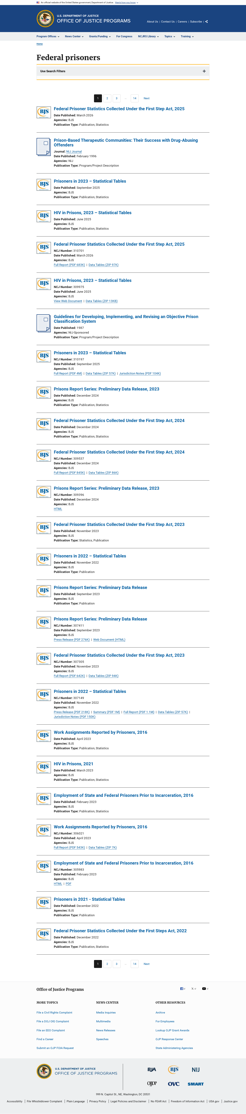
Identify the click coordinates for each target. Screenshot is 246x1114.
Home (40, 44)
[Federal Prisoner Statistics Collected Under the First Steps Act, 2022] (44, 935)
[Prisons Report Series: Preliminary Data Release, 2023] (44, 393)
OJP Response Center (169, 1039)
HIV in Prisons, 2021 (73, 763)
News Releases (105, 1030)
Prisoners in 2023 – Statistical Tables (90, 181)
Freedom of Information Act (187, 1101)
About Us (152, 21)
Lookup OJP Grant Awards (172, 1030)
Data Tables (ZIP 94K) (103, 676)
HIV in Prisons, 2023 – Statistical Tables (92, 212)
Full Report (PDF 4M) (68, 373)
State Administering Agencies (174, 1048)
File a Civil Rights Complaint (54, 1012)
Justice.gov (231, 1101)
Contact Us (168, 21)
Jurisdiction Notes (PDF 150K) (74, 716)
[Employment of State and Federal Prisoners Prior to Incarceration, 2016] (44, 799)
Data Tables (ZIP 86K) (103, 472)
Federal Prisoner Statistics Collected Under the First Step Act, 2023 (119, 524)
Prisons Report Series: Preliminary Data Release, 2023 (106, 389)
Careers (182, 21)
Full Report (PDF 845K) (69, 472)
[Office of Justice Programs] (45, 18)
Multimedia (103, 1021)
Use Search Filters (52, 71)
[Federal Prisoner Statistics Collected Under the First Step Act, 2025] (44, 113)
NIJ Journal (74, 151)
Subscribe (196, 21)
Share (209, 24)
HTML (58, 509)
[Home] (93, 19)
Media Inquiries (106, 1012)
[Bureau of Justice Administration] (152, 1072)
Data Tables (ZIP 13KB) (102, 301)
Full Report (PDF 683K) (69, 265)
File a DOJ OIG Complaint (53, 1021)
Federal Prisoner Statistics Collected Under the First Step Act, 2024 (119, 420)
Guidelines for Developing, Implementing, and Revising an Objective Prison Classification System (126, 319)
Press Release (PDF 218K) (72, 712)
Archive (160, 1012)
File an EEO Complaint (51, 1030)
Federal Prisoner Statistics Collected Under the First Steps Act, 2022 (120, 930)
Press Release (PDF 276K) (72, 639)
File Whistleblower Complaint (44, 1101)
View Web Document (68, 301)
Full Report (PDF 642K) (69, 676)
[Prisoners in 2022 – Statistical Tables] (44, 560)
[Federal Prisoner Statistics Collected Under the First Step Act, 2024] (44, 424)
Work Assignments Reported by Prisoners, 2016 (100, 732)
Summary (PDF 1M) (106, 712)
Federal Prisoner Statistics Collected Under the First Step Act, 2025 (119, 108)
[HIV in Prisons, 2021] (44, 768)
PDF (68, 883)
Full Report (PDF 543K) (69, 847)
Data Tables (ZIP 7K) (103, 847)
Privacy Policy (97, 1101)
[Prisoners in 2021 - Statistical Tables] (44, 903)
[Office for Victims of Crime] (174, 1086)
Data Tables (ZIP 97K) (103, 265)
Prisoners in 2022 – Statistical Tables (90, 556)
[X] (195, 991)
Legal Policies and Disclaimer (128, 1101)
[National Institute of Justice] (195, 1072)
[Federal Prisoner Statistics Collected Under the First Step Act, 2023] (44, 528)
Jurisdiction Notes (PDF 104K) (140, 373)
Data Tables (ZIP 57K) (101, 373)
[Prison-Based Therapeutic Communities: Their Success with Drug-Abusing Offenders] (44, 155)
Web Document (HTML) (109, 639)
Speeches (102, 1039)
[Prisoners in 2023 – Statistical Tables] (44, 185)
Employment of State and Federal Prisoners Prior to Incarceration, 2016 (123, 795)
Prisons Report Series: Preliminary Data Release (100, 587)
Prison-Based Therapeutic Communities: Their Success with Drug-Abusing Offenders (126, 143)
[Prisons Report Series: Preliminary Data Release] (44, 591)
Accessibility (14, 1101)
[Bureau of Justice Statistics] (174, 1074)
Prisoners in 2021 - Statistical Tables (89, 899)
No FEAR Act (158, 1101)
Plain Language (76, 1101)
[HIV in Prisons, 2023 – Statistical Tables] (44, 217)
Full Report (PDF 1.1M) (139, 712)
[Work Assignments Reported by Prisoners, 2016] (44, 736)
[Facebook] (184, 991)
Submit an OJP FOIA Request (55, 1048)
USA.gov (214, 1101)
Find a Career (45, 1039)
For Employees (165, 1021)
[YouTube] (206, 991)
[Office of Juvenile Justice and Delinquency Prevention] (152, 1087)
